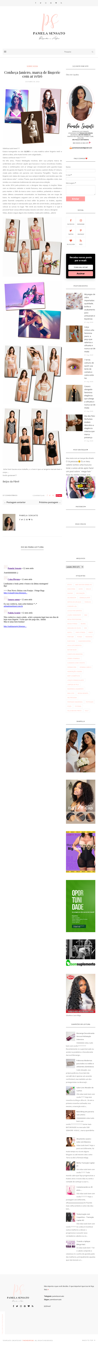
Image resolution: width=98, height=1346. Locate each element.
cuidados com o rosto (76, 663)
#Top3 (69, 585)
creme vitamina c (73, 658)
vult (86, 711)
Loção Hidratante (74, 615)
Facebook (70, 224)
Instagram (80, 224)
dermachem (71, 667)
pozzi (69, 706)
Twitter (70, 234)
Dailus (88, 589)
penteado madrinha (74, 702)
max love (70, 693)
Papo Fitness (80, 632)
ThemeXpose (28, 1340)
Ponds (79, 637)
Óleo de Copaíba (72, 74)
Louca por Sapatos (74, 611)
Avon (81, 589)
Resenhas (88, 637)
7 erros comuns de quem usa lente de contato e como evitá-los (89, 369)
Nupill (69, 632)
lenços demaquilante (75, 680)
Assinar (81, 273)
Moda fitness (72, 624)
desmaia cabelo (85, 667)
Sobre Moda (32, 66)
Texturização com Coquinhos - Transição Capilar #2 (85, 1217)
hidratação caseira (74, 671)
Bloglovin (71, 244)
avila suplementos (74, 645)
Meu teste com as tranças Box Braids (80, 458)
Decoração (80, 593)
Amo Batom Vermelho (83, 585)
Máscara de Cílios (74, 628)
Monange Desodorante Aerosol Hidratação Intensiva (85, 1036)
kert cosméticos (73, 676)
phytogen (89, 702)
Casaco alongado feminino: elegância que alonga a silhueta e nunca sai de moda (89, 397)
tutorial (78, 706)
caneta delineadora (75, 654)
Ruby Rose (71, 641)
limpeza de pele (73, 684)
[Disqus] (32, 596)
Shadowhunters (84, 641)
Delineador (71, 598)
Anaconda (71, 589)
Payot (91, 632)
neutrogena (72, 697)
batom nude (72, 650)
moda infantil (83, 693)
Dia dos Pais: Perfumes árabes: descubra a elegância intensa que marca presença (89, 427)
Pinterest (81, 234)
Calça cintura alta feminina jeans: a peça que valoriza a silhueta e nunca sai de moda (89, 339)
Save (60, 495)
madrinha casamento (75, 689)
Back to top (88, 1340)
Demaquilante (84, 598)
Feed (80, 244)
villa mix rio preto (74, 711)
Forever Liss (72, 606)
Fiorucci (88, 602)
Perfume (70, 637)
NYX (85, 628)
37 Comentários (10, 495)
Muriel (83, 624)
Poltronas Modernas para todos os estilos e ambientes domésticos (85, 1063)
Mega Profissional (74, 619)
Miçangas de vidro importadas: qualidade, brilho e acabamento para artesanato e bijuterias (89, 306)
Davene (70, 593)
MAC (85, 615)
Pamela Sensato (28, 515)
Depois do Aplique (74, 602)
